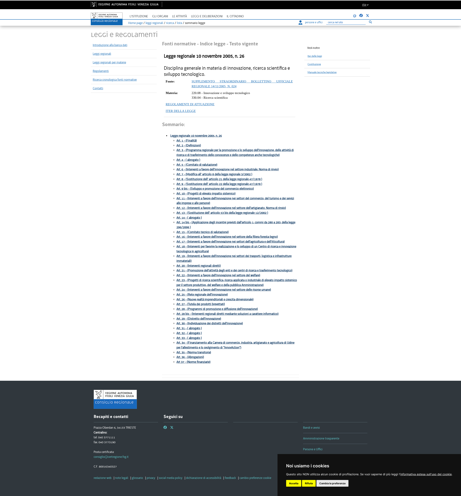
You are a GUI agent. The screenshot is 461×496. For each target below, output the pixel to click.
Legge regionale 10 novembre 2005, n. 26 (196, 136)
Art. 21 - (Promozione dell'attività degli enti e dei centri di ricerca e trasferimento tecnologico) (234, 270)
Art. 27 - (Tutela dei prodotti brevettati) (200, 304)
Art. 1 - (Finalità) (186, 140)
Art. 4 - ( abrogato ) (188, 160)
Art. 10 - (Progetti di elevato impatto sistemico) (206, 193)
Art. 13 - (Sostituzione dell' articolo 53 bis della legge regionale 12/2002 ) (222, 213)
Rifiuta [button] (309, 483)
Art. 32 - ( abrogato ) (189, 333)
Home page (135, 23)
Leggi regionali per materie (109, 62)
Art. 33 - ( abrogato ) (189, 338)
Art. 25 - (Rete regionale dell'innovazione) (202, 294)
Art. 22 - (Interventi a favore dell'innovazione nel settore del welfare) (218, 275)
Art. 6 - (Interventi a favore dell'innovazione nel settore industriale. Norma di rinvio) (227, 169)
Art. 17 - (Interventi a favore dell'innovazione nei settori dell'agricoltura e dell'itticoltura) (230, 241)
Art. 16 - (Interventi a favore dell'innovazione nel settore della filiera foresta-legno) (227, 237)
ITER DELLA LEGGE (181, 111)
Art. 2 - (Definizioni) (188, 145)
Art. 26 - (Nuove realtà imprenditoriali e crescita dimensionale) (215, 299)
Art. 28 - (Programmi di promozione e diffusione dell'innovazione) (217, 309)
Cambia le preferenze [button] (332, 483)
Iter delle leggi (315, 56)
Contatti (98, 88)
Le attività (179, 16)
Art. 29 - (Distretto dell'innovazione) (198, 319)
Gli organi (160, 16)
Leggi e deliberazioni (207, 16)
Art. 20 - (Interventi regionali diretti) (198, 266)
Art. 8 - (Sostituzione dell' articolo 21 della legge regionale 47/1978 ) (219, 179)
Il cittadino (235, 16)
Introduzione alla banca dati (110, 45)
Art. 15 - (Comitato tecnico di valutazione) (202, 232)
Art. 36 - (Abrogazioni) (190, 357)
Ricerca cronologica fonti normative (115, 80)
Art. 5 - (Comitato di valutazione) (196, 165)
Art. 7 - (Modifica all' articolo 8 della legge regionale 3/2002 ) (214, 174)
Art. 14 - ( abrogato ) (189, 218)
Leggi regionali (102, 54)
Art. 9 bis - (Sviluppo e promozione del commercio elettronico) (215, 189)
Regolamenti (101, 71)
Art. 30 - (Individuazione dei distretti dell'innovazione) (209, 323)
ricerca (170, 23)
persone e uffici (314, 22)
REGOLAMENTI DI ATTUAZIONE (190, 104)
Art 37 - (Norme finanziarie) (193, 362)
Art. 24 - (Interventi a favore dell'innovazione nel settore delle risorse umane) (223, 290)
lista (179, 23)
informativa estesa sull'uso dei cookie (426, 474)
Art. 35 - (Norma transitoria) (193, 352)
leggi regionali (154, 23)
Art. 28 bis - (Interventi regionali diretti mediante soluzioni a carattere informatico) (227, 314)
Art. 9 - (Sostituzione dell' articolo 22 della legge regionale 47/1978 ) (219, 184)
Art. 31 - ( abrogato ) (189, 328)
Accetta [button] (293, 483)
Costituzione (314, 64)
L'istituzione (139, 16)
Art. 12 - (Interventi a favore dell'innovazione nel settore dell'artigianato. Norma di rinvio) (231, 208)
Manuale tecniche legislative (322, 72)
